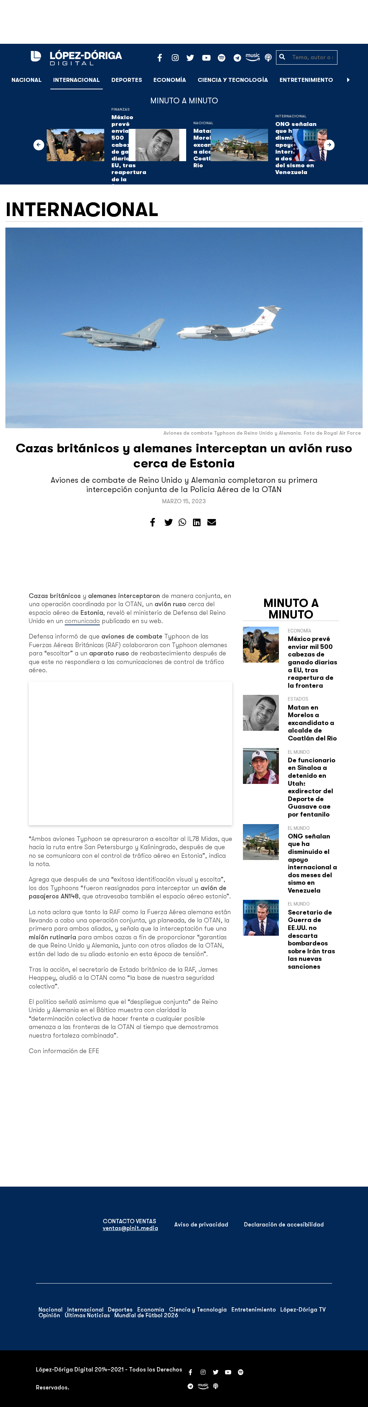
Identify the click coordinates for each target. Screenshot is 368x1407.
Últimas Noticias (87, 1315)
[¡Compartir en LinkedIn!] (197, 523)
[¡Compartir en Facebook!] (152, 523)
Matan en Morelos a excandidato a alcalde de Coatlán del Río (312, 723)
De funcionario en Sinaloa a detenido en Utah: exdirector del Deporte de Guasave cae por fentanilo (311, 787)
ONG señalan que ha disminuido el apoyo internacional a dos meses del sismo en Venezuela (312, 863)
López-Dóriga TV (303, 1310)
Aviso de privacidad (201, 1225)
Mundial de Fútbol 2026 (146, 1315)
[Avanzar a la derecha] (348, 80)
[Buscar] (358, 80)
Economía (169, 80)
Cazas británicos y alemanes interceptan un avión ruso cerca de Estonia (184, 456)
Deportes (126, 80)
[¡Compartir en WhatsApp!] (182, 523)
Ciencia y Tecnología (233, 80)
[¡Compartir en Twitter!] (168, 523)
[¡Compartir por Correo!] (211, 523)
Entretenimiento (306, 80)
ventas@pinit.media (130, 1228)
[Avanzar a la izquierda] (38, 145)
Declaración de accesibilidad (284, 1225)
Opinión (49, 1315)
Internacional (76, 80)
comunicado (82, 621)
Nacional (27, 80)
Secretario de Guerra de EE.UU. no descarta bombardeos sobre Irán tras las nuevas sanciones (311, 939)
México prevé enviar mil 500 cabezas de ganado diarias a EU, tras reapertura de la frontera (312, 662)
